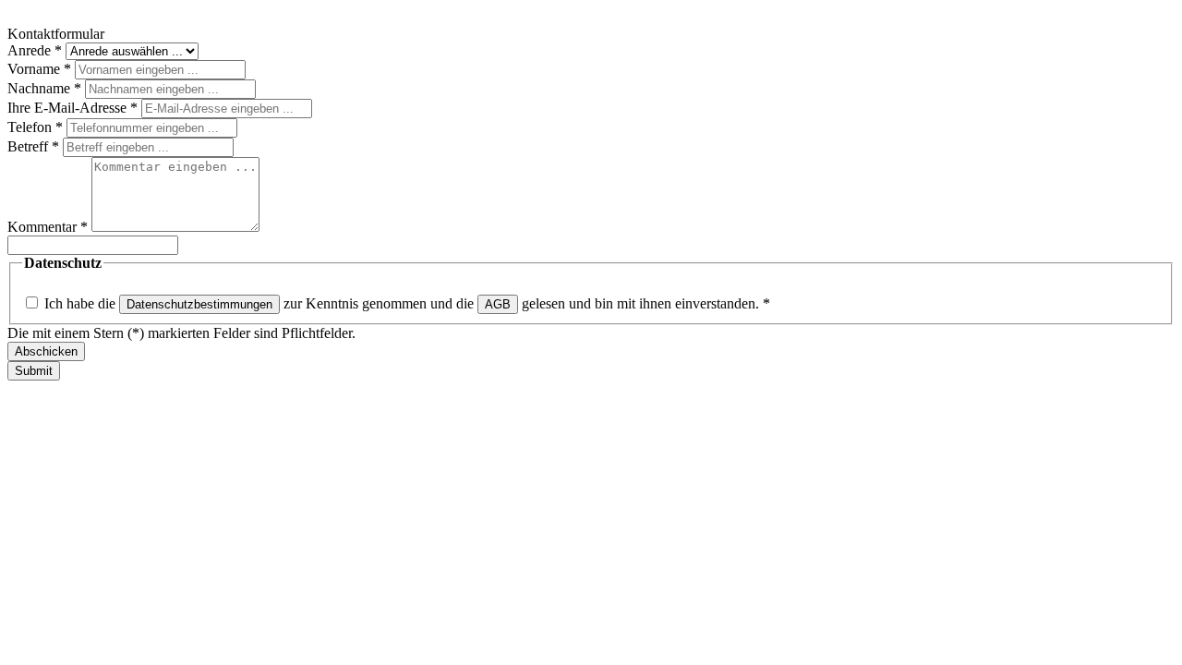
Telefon (35, 127)
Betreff (33, 146)
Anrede (34, 50)
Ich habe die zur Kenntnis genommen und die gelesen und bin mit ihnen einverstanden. (407, 303)
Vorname (39, 69)
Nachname (44, 88)
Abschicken (46, 351)
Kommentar (47, 227)
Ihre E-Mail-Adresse (72, 107)
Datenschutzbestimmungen (199, 304)
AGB (498, 304)
